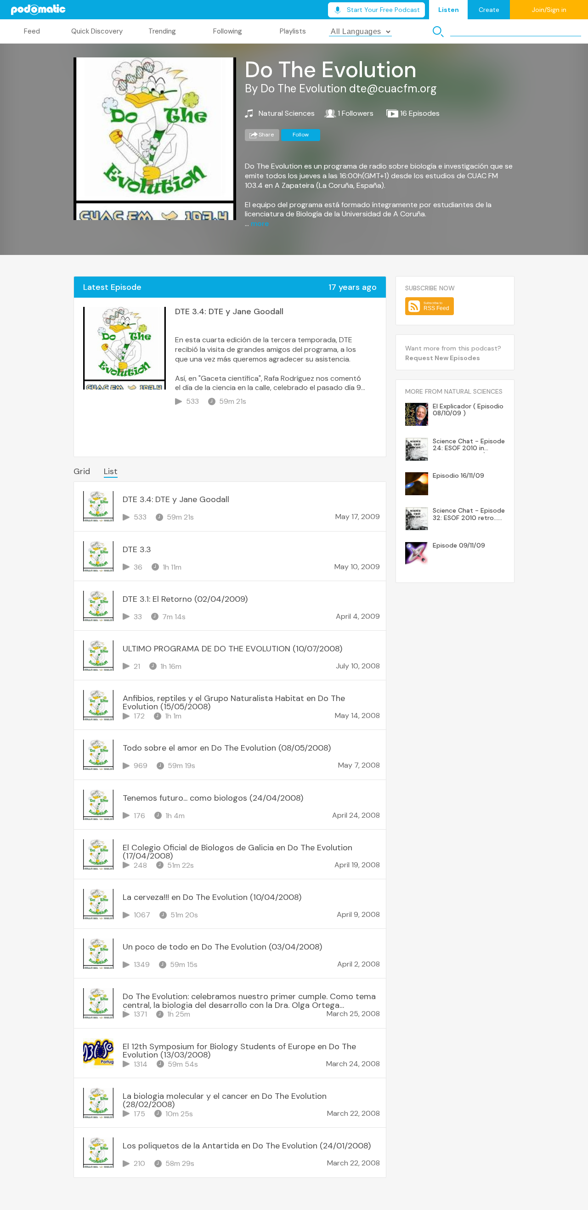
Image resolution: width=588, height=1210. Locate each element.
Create (489, 10)
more (260, 223)
